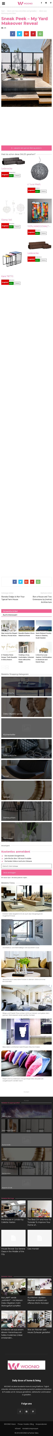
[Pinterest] (51, 2)
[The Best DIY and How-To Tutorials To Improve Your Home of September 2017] (40, 1208)
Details (17, 175)
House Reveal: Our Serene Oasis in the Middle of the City (13, 1251)
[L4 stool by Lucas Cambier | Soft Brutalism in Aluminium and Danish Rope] (44, 647)
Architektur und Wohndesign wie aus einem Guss (21, 948)
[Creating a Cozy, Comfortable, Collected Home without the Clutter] (26, 647)
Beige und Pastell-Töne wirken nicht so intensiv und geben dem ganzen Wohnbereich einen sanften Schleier (26, 1014)
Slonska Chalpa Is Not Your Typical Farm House (13, 598)
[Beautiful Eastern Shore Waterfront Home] (26, 625)
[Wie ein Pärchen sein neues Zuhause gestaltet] (40, 1319)
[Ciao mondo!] (40, 1238)
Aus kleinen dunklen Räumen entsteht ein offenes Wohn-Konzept (38, 1300)
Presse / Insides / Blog (26, 1424)
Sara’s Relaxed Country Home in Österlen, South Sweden (43, 635)
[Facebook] (41, 2)
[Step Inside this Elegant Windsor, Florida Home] (9, 625)
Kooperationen (41, 1424)
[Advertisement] (26, 126)
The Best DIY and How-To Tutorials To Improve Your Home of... (39, 1222)
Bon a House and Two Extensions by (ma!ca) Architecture (42, 599)
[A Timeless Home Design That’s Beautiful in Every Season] (9, 647)
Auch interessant (10, 615)
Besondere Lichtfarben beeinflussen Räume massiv (21, 1047)
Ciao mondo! (33, 1249)
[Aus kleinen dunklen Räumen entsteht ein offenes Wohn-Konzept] (40, 1286)
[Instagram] (46, 2)
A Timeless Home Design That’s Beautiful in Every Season (9, 657)
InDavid (17, 1428)
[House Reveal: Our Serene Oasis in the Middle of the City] (13, 1238)
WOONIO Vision (10, 1424)
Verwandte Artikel (10, 611)
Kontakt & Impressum (30, 1428)
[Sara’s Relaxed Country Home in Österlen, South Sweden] (44, 625)
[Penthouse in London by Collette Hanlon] (13, 1208)
